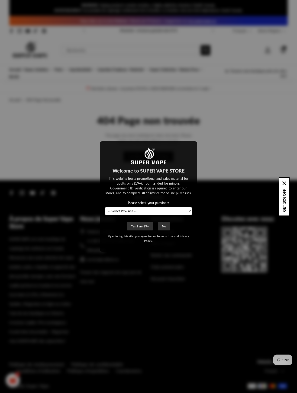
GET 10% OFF (284, 200)
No (164, 226)
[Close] (284, 183)
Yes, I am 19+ (140, 226)
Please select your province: (148, 203)
